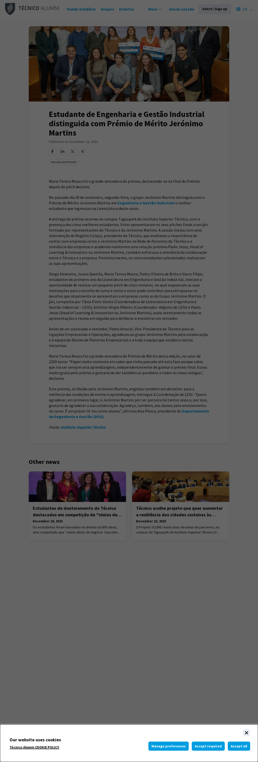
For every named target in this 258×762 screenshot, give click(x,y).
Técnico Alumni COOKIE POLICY (34, 747)
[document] (129, 743)
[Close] (246, 732)
